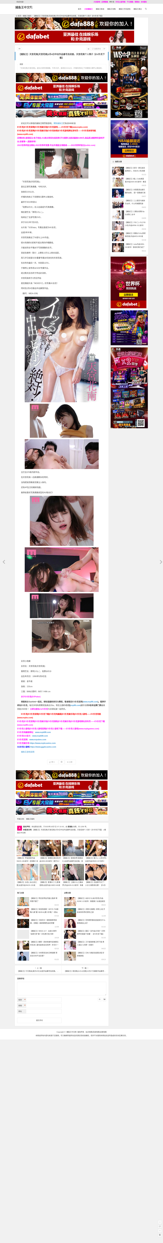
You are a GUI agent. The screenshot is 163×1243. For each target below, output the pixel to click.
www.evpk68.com (40, 736)
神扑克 (111, 2)
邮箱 (21, 1005)
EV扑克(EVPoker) (32, 697)
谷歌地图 (103, 1032)
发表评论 (97, 49)
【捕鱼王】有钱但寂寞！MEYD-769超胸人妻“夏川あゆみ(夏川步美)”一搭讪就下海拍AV (44, 912)
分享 (70, 762)
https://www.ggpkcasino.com (43, 747)
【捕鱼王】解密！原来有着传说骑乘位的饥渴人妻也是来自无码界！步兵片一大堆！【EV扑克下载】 (44, 945)
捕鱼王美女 (138, 9)
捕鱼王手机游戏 (124, 9)
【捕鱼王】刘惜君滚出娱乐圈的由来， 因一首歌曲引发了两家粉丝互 (135, 193)
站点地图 (89, 1032)
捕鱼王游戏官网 (27, 752)
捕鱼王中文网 (23, 7)
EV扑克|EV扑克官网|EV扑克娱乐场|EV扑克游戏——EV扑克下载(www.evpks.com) (52, 127)
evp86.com (75, 705)
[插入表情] (99, 999)
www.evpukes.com (37, 740)
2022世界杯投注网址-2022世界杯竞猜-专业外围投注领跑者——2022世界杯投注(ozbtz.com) (56, 145)
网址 (20, 1011)
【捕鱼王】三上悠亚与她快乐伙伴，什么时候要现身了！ (135, 203)
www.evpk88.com (43, 732)
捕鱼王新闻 (100, 9)
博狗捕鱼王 (58, 123)
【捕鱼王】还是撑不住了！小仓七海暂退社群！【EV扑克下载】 (95, 885)
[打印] (88, 48)
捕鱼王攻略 (111, 9)
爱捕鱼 (70, 827)
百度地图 (96, 1032)
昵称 (21, 999)
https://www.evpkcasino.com (43, 743)
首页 (79, 9)
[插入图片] (104, 999)
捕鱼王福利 (27, 16)
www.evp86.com (90, 702)
